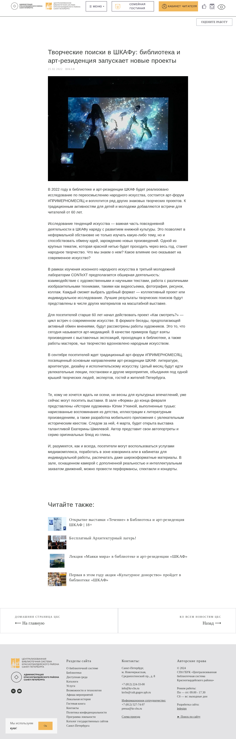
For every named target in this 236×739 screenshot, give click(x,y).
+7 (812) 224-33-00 (133, 684)
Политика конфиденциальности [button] (86, 712)
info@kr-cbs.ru (130, 688)
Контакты (72, 708)
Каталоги (72, 681)
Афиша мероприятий (79, 694)
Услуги (70, 685)
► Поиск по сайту (188, 716)
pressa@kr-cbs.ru (132, 708)
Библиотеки (73, 672)
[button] (214, 22)
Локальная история (78, 699)
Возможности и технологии (84, 690)
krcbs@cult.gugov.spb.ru (136, 692)
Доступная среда (76, 677)
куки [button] (13, 728)
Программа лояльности (81, 716)
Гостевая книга (75, 703)
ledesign (182, 708)
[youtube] (19, 691)
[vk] (13, 691)
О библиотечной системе (82, 668)
